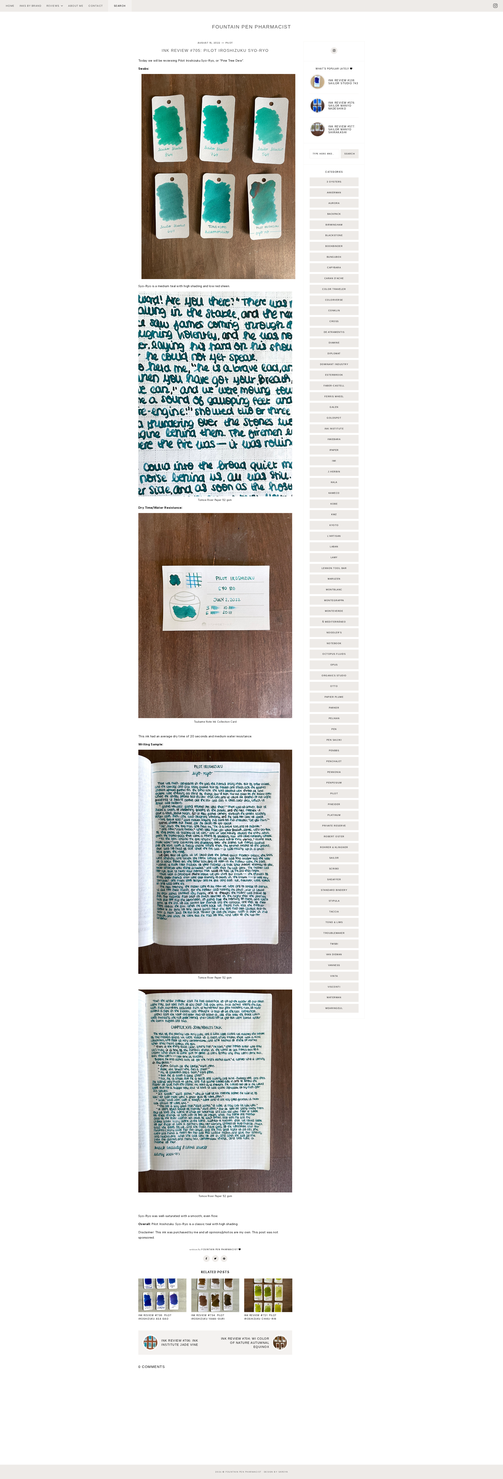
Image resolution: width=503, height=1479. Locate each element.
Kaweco (334, 493)
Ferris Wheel (334, 396)
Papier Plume (334, 697)
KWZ (334, 514)
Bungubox (334, 257)
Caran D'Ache (334, 278)
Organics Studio (334, 675)
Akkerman (334, 192)
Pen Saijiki (334, 740)
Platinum (334, 815)
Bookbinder (334, 246)
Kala (334, 482)
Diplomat (334, 353)
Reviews (53, 6)
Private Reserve (334, 825)
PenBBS (334, 750)
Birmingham (334, 225)
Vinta (334, 976)
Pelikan (334, 718)
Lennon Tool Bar (334, 568)
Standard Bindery (334, 890)
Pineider (334, 804)
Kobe (334, 504)
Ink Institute (334, 428)
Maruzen (334, 579)
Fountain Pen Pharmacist (251, 26)
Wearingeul (334, 1008)
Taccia (334, 911)
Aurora (334, 203)
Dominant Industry (334, 364)
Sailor (334, 858)
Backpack (334, 214)
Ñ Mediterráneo (334, 622)
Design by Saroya (276, 1472)
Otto (334, 686)
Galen (334, 407)
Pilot (229, 42)
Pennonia (334, 772)
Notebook (334, 643)
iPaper (334, 450)
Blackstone (334, 235)
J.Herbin (334, 471)
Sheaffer (334, 879)
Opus (334, 665)
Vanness (334, 965)
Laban (334, 546)
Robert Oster (334, 836)
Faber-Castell (334, 385)
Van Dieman (334, 954)
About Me (75, 6)
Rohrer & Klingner (334, 847)
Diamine (334, 342)
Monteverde (334, 611)
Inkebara (334, 439)
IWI (334, 461)
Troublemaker (334, 933)
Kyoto (334, 525)
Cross (334, 321)
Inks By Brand (31, 6)
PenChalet (334, 761)
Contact (95, 6)
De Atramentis (334, 332)
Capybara (334, 267)
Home (10, 6)
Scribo (334, 868)
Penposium (334, 782)
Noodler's (334, 632)
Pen (334, 729)
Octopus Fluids (334, 654)
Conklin (334, 310)
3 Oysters (334, 182)
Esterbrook (334, 375)
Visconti (334, 987)
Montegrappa (334, 600)
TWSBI (334, 944)
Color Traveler (334, 289)
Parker (334, 708)
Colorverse (334, 300)
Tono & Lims (334, 922)
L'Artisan (334, 536)
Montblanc (334, 589)
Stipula (334, 901)
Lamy (334, 557)
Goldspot (334, 418)
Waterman (334, 997)
